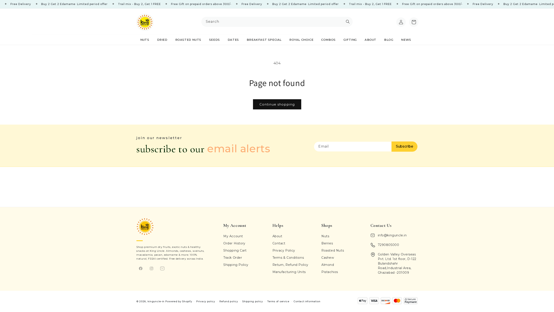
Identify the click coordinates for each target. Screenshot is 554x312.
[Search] (391, 22)
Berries (327, 243)
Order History (234, 243)
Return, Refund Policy (290, 265)
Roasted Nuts (332, 250)
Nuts (325, 236)
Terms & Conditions (288, 258)
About (277, 236)
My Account (233, 236)
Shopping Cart (235, 250)
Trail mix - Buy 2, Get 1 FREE (129, 4)
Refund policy (228, 301)
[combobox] (277, 22)
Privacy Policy (283, 250)
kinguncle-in (156, 301)
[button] (414, 22)
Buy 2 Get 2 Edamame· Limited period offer (65, 4)
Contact (278, 243)
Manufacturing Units (289, 272)
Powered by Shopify (178, 301)
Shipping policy (252, 301)
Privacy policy (205, 301)
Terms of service (278, 301)
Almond (327, 265)
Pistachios (329, 272)
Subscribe (404, 146)
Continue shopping (277, 104)
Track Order (232, 258)
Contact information (306, 301)
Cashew (327, 258)
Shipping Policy (235, 265)
